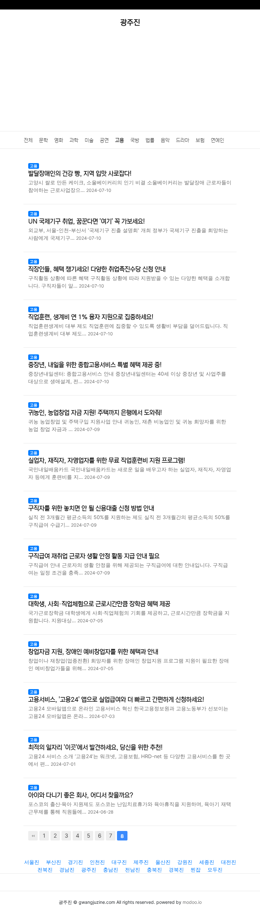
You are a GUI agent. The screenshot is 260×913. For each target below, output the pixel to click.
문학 (43, 140)
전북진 (45, 869)
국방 (134, 140)
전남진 (132, 869)
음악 (165, 140)
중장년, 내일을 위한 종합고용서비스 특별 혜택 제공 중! (95, 365)
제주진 (141, 862)
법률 (150, 140)
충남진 (110, 869)
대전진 (228, 862)
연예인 (217, 140)
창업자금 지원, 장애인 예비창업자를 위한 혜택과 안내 (93, 652)
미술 (89, 140)
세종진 (206, 862)
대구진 (119, 862)
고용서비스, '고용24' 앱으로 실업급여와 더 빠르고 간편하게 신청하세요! (116, 699)
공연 (104, 140)
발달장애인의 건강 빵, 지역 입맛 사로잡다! (80, 173)
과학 (73, 140)
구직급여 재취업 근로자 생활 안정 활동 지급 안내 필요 (93, 556)
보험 (200, 140)
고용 (119, 140)
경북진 (176, 869)
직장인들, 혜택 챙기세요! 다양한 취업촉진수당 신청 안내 (97, 269)
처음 (33, 835)
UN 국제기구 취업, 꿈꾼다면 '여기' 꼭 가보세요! (86, 221)
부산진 (53, 862)
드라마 (182, 140)
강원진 (184, 862)
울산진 (163, 862)
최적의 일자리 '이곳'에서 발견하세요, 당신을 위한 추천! (95, 747)
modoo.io (192, 902)
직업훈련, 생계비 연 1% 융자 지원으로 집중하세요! (90, 317)
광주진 (88, 869)
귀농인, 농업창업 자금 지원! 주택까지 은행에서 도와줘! (95, 412)
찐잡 (196, 869)
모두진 (215, 869)
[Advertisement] (130, 83)
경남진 (67, 869)
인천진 (97, 862)
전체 (28, 140)
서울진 (31, 862)
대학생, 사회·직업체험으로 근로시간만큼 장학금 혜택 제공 (99, 604)
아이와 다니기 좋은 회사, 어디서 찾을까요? (80, 795)
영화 (58, 140)
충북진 (154, 869)
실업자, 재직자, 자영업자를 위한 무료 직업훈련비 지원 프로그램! (106, 460)
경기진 (75, 862)
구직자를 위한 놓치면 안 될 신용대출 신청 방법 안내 (91, 508)
